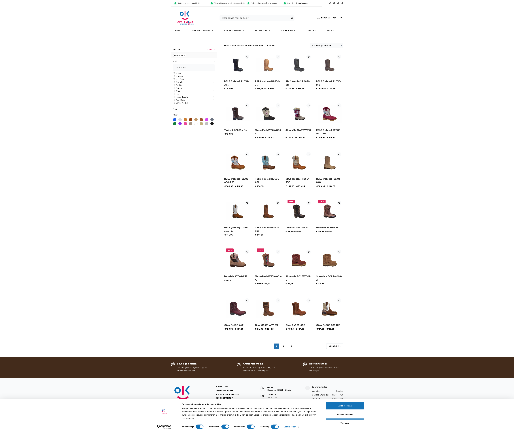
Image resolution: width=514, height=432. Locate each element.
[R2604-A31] (268, 162)
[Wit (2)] (196, 123)
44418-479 (327, 227)
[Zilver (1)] (206, 123)
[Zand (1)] (201, 123)
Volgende (334, 346)
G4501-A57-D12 (267, 325)
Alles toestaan (345, 406)
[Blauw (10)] (174, 119)
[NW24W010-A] (299, 113)
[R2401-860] (268, 211)
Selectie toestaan (345, 414)
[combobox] (254, 18)
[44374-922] (299, 211)
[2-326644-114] (237, 113)
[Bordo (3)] (180, 119)
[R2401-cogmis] (237, 211)
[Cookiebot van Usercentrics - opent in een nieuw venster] (164, 427)
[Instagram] (334, 3)
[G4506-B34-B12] (329, 308)
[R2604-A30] (299, 162)
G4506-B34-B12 (328, 325)
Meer (329, 31)
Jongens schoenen (201, 31)
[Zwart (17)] (212, 123)
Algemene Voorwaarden (227, 394)
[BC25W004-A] (329, 260)
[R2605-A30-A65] (237, 162)
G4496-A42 (234, 325)
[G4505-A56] (299, 308)
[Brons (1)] (185, 119)
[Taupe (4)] (190, 123)
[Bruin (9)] (190, 119)
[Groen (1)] (174, 123)
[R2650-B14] (329, 65)
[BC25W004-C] (299, 260)
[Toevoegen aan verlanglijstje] (247, 57)
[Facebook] (330, 3)
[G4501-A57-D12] (268, 308)
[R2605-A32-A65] (329, 113)
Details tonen (290, 427)
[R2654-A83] (237, 65)
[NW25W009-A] (268, 260)
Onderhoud (287, 31)
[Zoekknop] (291, 17)
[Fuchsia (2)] (206, 119)
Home (177, 31)
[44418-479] (329, 211)
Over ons (311, 31)
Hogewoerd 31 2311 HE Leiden (279, 390)
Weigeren (345, 423)
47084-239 (235, 276)
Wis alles (211, 49)
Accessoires (261, 31)
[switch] (225, 427)
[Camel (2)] (196, 119)
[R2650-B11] (299, 65)
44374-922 (297, 227)
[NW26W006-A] (268, 113)
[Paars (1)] (180, 123)
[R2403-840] (329, 162)
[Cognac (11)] (201, 119)
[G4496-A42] (237, 308)
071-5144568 (272, 398)
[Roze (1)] (185, 123)
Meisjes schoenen (232, 31)
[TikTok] (342, 3)
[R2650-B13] (268, 65)
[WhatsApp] (338, 3)
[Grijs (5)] (212, 119)
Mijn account (222, 387)
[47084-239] (237, 260)
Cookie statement (224, 398)
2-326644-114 (235, 130)
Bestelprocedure (224, 390)
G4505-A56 (295, 325)
